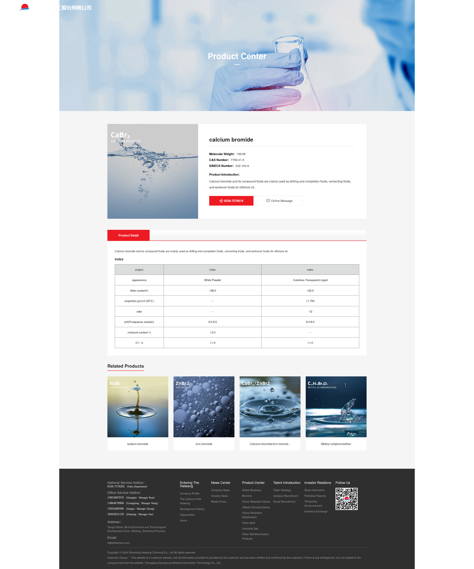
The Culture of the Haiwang (190, 501)
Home (34, 63)
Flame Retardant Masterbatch (252, 515)
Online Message (440, 81)
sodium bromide (137, 444)
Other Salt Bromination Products (255, 536)
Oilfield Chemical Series (256, 507)
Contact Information (440, 75)
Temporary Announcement (313, 503)
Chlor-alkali (248, 523)
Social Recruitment (284, 501)
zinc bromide (204, 444)
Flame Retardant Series (256, 501)
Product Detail (128, 235)
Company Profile (189, 493)
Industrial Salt (250, 528)
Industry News (219, 496)
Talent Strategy (282, 490)
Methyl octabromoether (336, 444)
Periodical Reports (315, 496)
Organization (187, 514)
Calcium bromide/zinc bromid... (270, 444)
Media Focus (218, 501)
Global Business (251, 490)
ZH (429, 8)
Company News (220, 490)
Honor (183, 520)
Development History (192, 509)
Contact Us (440, 63)
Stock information (314, 490)
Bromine (247, 496)
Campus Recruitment (285, 496)
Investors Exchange (316, 511)
